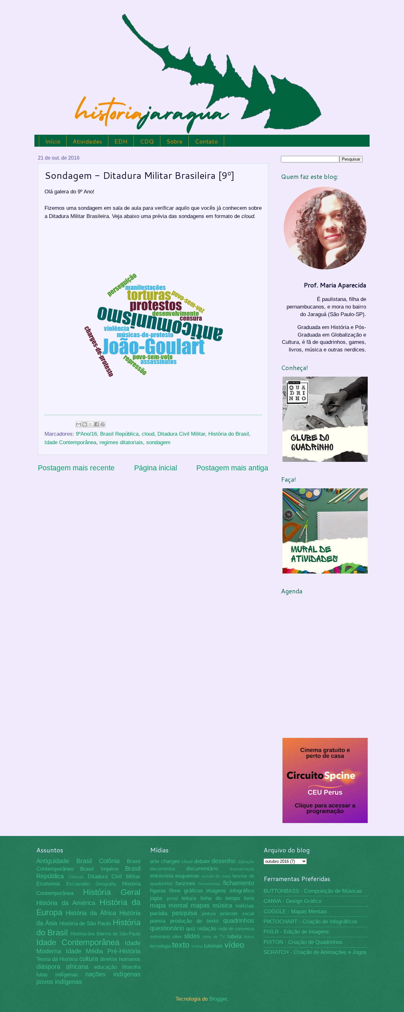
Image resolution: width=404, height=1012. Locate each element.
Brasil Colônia (98, 860)
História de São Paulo (85, 924)
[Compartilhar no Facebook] (96, 424)
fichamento (238, 883)
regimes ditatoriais (121, 442)
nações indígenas (112, 974)
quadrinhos (238, 920)
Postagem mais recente (76, 468)
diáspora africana (62, 966)
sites (177, 936)
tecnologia (160, 946)
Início (52, 141)
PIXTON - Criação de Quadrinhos (303, 942)
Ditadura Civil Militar (181, 434)
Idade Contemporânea (70, 442)
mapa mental (169, 905)
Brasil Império (99, 869)
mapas (200, 905)
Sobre (174, 141)
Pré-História (123, 951)
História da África (91, 912)
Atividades (87, 141)
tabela (234, 936)
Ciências (76, 876)
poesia (157, 921)
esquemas (187, 876)
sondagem (158, 442)
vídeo (234, 945)
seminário (160, 936)
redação (206, 929)
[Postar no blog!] (84, 424)
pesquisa (184, 912)
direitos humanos (120, 959)
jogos (156, 898)
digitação (246, 861)
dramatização (241, 869)
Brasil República (119, 434)
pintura (209, 913)
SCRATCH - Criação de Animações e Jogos (315, 952)
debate (202, 861)
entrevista (161, 876)
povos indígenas (59, 981)
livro (249, 898)
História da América (65, 902)
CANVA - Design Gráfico (292, 901)
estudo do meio (216, 876)
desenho (223, 860)
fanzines (185, 883)
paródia (158, 913)
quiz (191, 929)
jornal (172, 898)
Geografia (106, 883)
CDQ (147, 141)
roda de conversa (236, 928)
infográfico (241, 891)
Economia (48, 884)
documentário (202, 869)
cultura (88, 958)
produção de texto (194, 921)
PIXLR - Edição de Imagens (296, 932)
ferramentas (209, 883)
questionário (167, 928)
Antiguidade (52, 860)
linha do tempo (220, 898)
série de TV (213, 936)
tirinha (197, 946)
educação (105, 967)
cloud (148, 434)
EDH (121, 141)
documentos (162, 868)
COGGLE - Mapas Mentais (295, 912)
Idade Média (84, 951)
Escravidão (78, 883)
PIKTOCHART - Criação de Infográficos (310, 922)
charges (170, 861)
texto (180, 945)
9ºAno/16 (86, 434)
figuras (158, 891)
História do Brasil (228, 434)
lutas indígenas (57, 975)
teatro (249, 936)
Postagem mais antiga (232, 468)
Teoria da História (57, 959)
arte (154, 861)
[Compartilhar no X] (90, 424)
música (222, 905)
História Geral (112, 892)
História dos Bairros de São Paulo (105, 933)
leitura (188, 898)
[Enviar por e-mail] (78, 424)
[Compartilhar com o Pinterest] (102, 424)
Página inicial (155, 468)
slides (192, 936)
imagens (216, 891)
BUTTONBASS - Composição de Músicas (313, 891)
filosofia (131, 967)
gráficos (193, 891)
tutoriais (213, 946)
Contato (206, 141)
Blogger (218, 999)
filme (175, 891)
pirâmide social (237, 913)
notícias (244, 906)
